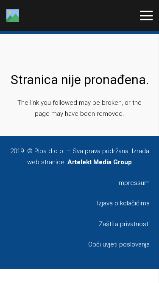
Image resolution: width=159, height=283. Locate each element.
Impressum (133, 183)
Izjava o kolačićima (123, 203)
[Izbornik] (146, 15)
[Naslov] (12, 15)
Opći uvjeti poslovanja (119, 244)
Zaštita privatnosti (124, 224)
